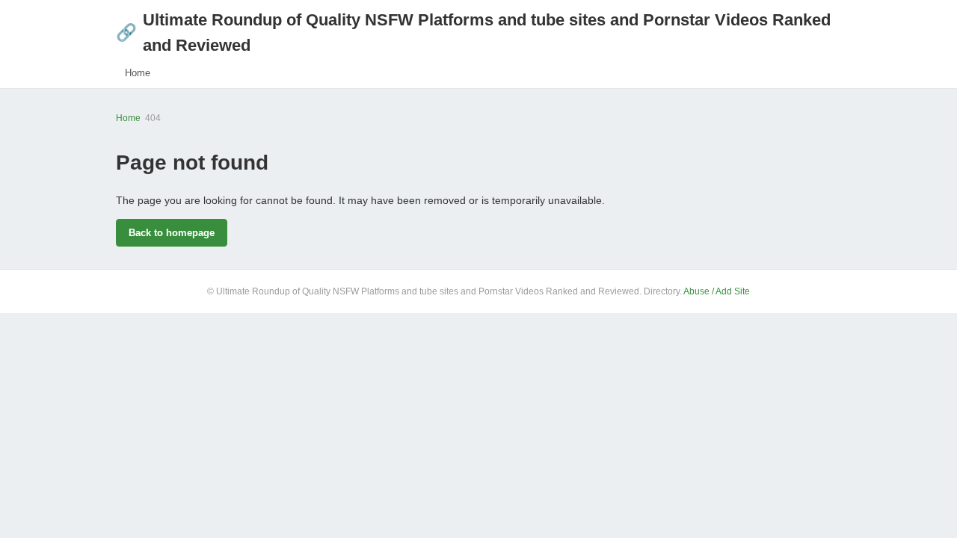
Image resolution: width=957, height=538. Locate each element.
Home (137, 72)
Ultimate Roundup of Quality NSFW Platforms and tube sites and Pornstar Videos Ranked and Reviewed (473, 32)
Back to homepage (172, 232)
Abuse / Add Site (716, 291)
